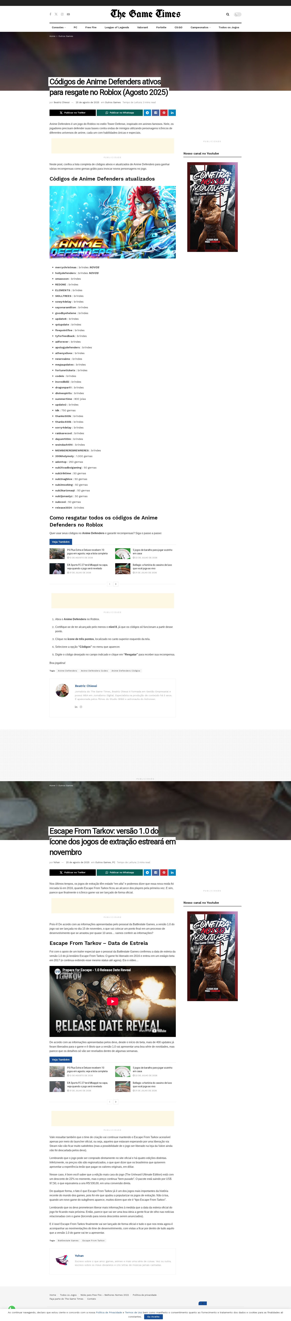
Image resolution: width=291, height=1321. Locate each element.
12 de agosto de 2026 (81, 558)
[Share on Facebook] (155, 113)
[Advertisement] (112, 145)
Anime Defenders (67, 671)
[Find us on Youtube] (68, 14)
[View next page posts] (115, 584)
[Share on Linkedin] (172, 113)
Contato (91, 1299)
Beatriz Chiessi (62, 102)
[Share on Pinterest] (164, 113)
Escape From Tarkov (94, 1240)
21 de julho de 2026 (80, 572)
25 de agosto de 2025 (87, 102)
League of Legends (117, 27)
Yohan (57, 862)
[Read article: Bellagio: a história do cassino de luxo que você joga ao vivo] (122, 568)
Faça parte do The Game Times (66, 1299)
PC (75, 27)
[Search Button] (227, 14)
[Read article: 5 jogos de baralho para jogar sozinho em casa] (122, 553)
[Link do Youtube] (212, 206)
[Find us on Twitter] (56, 14)
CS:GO (178, 27)
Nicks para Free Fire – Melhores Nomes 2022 (104, 1295)
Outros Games (65, 36)
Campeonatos (199, 27)
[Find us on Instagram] (62, 14)
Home (52, 36)
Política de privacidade (145, 1295)
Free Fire (90, 27)
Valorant (142, 27)
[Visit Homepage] (145, 14)
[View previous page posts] (109, 584)
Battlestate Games (68, 1240)
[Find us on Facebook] (50, 14)
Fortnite (161, 27)
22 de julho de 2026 (146, 558)
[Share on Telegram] (147, 113)
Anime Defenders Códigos (126, 671)
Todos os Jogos (229, 27)
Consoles (57, 27)
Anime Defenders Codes (94, 671)
